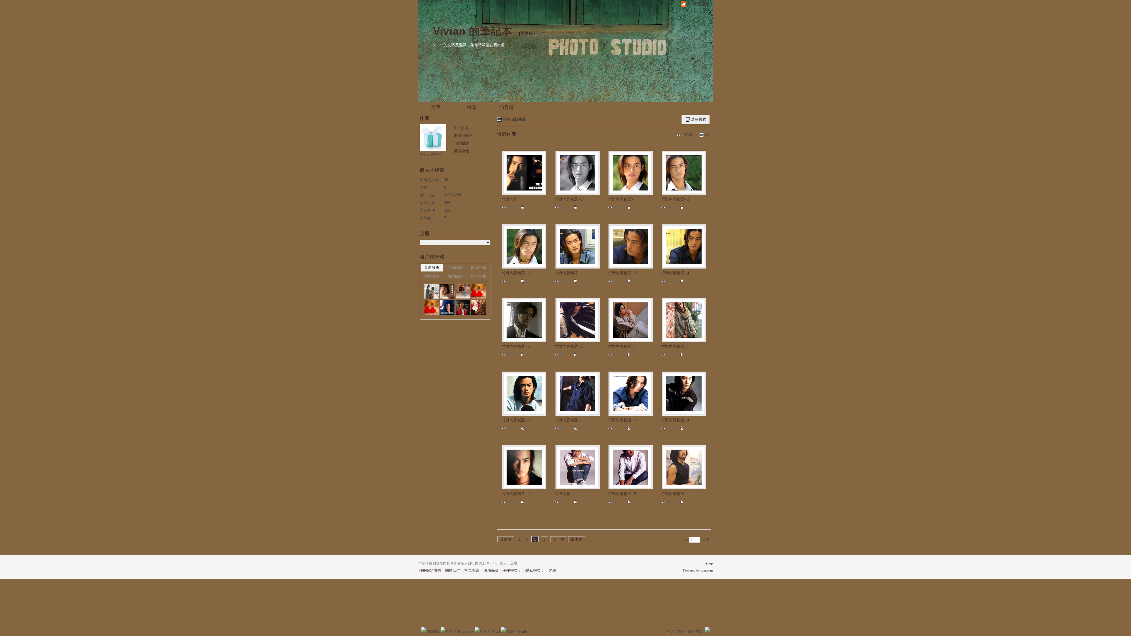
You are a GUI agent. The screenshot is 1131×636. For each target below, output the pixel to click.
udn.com (707, 570)
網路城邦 (695, 631)
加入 (681, 631)
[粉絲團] (423, 629)
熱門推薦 (478, 276)
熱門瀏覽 (431, 276)
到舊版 (527, 33)
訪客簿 (507, 107)
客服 (552, 570)
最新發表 (431, 267)
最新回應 (455, 267)
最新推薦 (478, 267)
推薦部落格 (463, 135)
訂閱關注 (461, 143)
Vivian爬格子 (431, 154)
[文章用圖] (431, 291)
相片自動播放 (514, 119)
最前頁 (506, 539)
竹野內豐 (507, 134)
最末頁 (576, 539)
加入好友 (461, 128)
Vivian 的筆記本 (472, 31)
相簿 (471, 107)
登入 (670, 631)
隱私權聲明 (535, 570)
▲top (709, 563)
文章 (436, 107)
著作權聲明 (512, 570)
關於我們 (452, 570)
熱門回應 (455, 276)
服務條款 (491, 570)
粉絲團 (433, 631)
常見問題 (471, 570)
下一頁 (558, 539)
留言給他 (461, 151)
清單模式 (698, 119)
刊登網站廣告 (429, 570)
